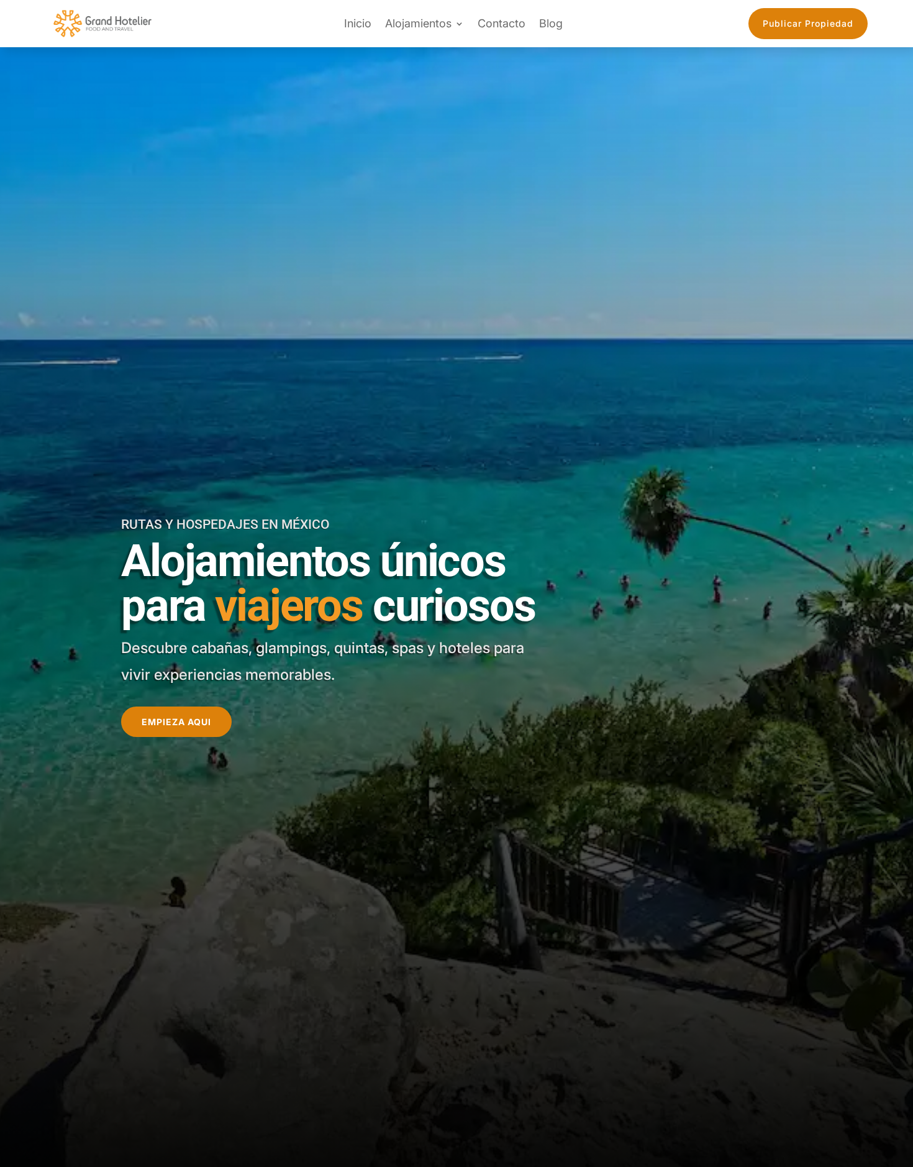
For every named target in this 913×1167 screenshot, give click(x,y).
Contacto (501, 23)
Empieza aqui (176, 721)
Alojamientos (418, 23)
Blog (551, 23)
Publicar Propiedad (808, 23)
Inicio (357, 23)
